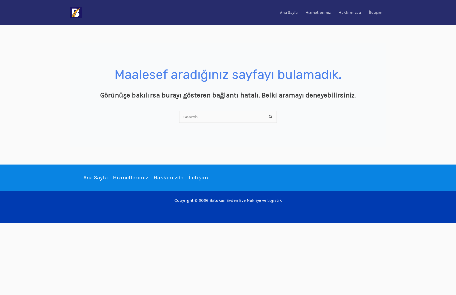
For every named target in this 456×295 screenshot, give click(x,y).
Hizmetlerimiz (318, 12)
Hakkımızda (350, 12)
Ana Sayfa (289, 12)
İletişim (375, 12)
